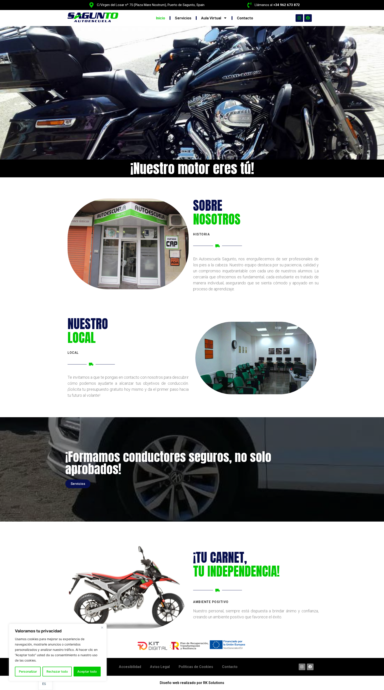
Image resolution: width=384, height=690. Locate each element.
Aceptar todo (87, 671)
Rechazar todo (57, 671)
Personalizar (28, 671)
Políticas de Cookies (196, 667)
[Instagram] (299, 18)
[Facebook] (308, 18)
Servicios (183, 18)
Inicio (160, 18)
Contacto (245, 18)
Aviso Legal (160, 667)
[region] (58, 652)
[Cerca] (102, 627)
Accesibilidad (130, 667)
